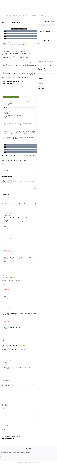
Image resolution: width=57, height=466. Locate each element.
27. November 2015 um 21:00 (9, 360)
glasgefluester (6, 250)
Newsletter (41, 85)
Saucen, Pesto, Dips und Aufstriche (10, 180)
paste (7, 182)
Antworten (4, 207)
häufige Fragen (42, 81)
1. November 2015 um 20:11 (6, 273)
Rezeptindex (41, 88)
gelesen (22, 53)
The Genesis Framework (34, 462)
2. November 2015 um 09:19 (6, 308)
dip (11, 181)
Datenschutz (41, 80)
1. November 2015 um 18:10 (6, 201)
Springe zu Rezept (16, 28)
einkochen (13, 181)
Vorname (3, 163)
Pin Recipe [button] (28, 96)
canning (9, 181)
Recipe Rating (4, 404)
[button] (5, 31)
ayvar (6, 181)
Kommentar (4, 408)
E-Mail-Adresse (5, 170)
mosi (3, 271)
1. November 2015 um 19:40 (8, 251)
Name (3, 421)
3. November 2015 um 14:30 (8, 290)
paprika (32, 181)
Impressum (41, 83)
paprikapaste (4, 182)
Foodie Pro (27, 462)
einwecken (20, 181)
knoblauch (29, 181)
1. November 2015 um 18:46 (6, 238)
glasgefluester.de (28, 6)
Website (3, 429)
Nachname (4, 167)
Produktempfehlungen (43, 86)
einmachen (17, 181)
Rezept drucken (24, 28)
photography (10, 182)
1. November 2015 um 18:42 (8, 213)
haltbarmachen (25, 181)
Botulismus (41, 78)
